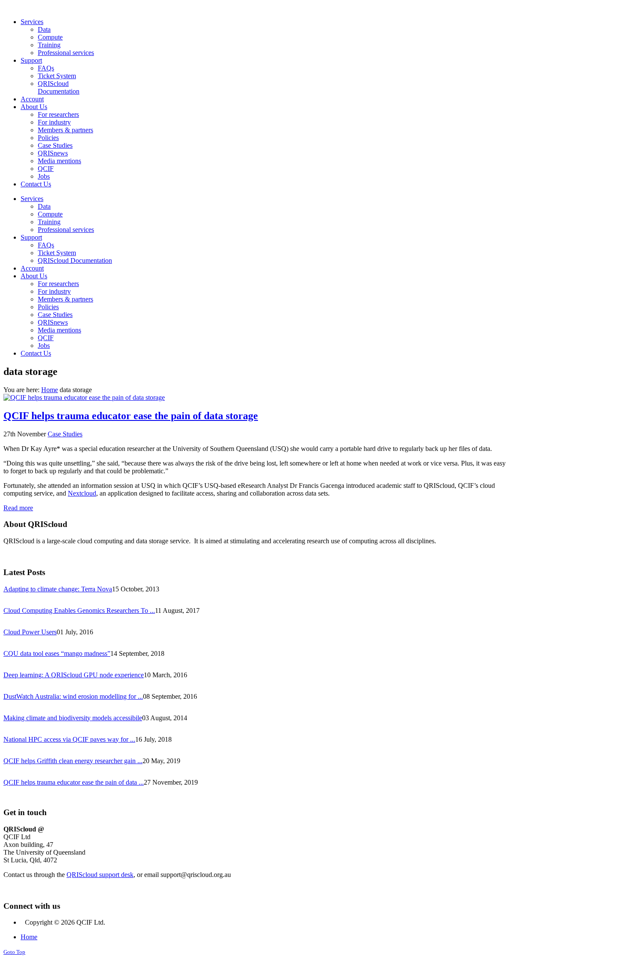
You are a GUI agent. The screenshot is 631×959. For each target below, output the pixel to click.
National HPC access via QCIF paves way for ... (69, 739)
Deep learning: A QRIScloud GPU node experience (73, 675)
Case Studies (65, 434)
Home (49, 389)
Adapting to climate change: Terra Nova (57, 589)
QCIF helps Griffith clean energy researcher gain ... (73, 760)
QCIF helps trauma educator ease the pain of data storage (130, 415)
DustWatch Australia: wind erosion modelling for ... (73, 696)
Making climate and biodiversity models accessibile (72, 718)
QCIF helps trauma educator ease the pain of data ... (73, 782)
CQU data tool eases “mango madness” (56, 653)
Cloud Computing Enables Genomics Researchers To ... (79, 610)
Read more (18, 507)
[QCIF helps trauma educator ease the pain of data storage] (84, 397)
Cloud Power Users (30, 632)
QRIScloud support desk (100, 874)
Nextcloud (82, 493)
